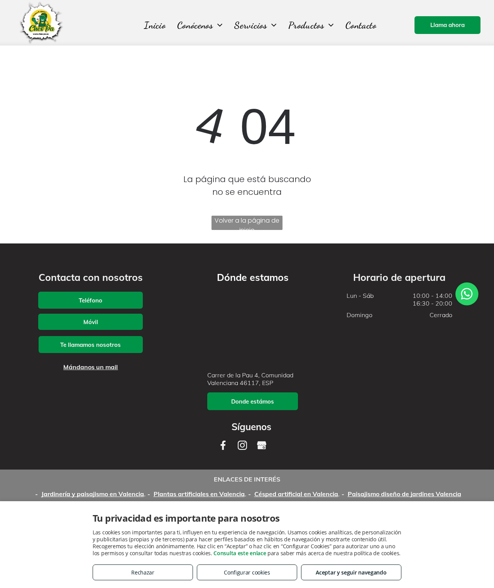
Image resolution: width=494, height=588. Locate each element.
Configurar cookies (247, 572)
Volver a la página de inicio (247, 223)
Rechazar (142, 572)
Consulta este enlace (239, 553)
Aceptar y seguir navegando (351, 572)
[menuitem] (154, 25)
